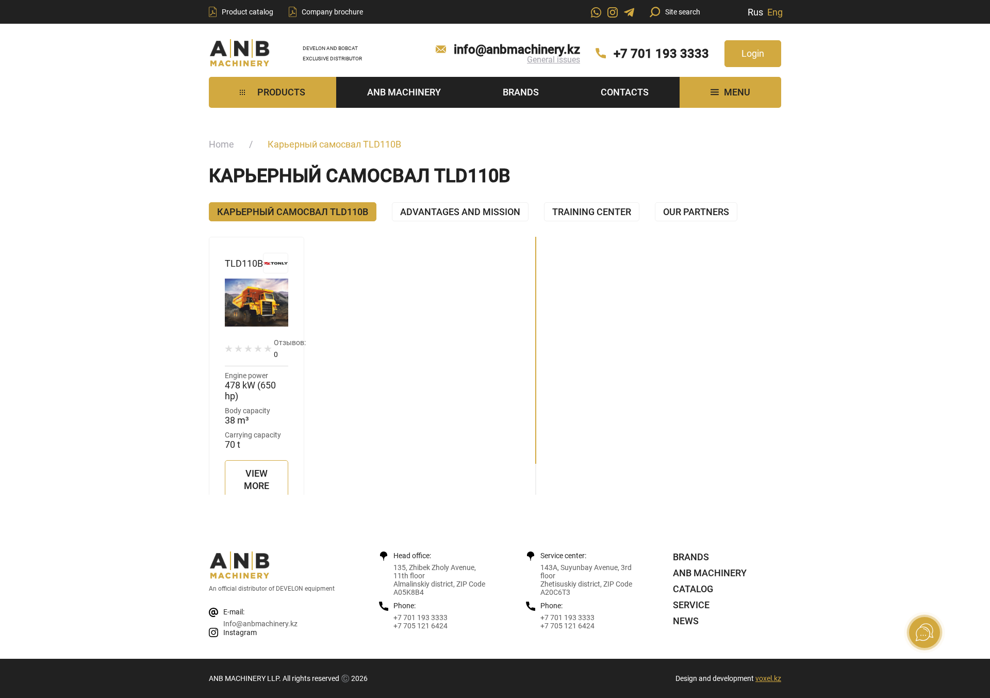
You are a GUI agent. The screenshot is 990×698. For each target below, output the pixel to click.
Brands (521, 92)
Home (221, 144)
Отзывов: (290, 348)
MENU (737, 92)
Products (281, 92)
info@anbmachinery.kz (517, 49)
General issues (553, 59)
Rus (755, 12)
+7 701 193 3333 (661, 53)
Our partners (696, 211)
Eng (775, 12)
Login (752, 53)
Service (691, 604)
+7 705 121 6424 (420, 626)
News (686, 620)
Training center (591, 211)
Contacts (625, 92)
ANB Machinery (404, 92)
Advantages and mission (460, 211)
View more (256, 479)
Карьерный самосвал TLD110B (292, 211)
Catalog (693, 588)
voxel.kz (768, 678)
